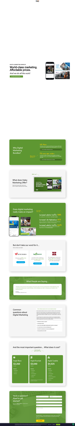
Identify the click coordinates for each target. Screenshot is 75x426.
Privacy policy (49, 424)
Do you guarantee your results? (42, 330)
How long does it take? (41, 323)
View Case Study (21, 262)
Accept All (58, 424)
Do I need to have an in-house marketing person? (45, 327)
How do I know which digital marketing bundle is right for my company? (48, 325)
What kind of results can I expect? (42, 321)
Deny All (54, 424)
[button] (47, 184)
